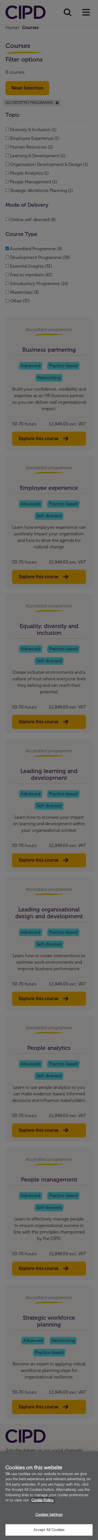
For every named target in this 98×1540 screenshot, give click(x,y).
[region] (49, 1495)
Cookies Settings (49, 1515)
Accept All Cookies (49, 1530)
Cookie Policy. (42, 1500)
